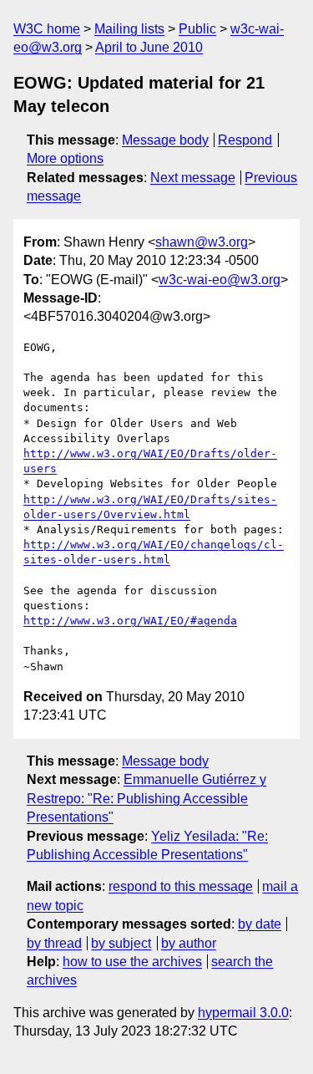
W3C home (46, 29)
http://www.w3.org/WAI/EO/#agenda (130, 620)
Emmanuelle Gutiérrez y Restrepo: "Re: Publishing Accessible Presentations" (146, 798)
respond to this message (181, 886)
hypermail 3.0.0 (243, 1012)
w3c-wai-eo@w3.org (219, 279)
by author (188, 943)
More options (65, 158)
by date (259, 924)
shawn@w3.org (201, 242)
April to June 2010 (149, 47)
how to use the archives (132, 961)
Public (197, 29)
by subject (121, 943)
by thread (54, 943)
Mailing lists (129, 29)
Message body (165, 140)
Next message (192, 178)
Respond (245, 140)
